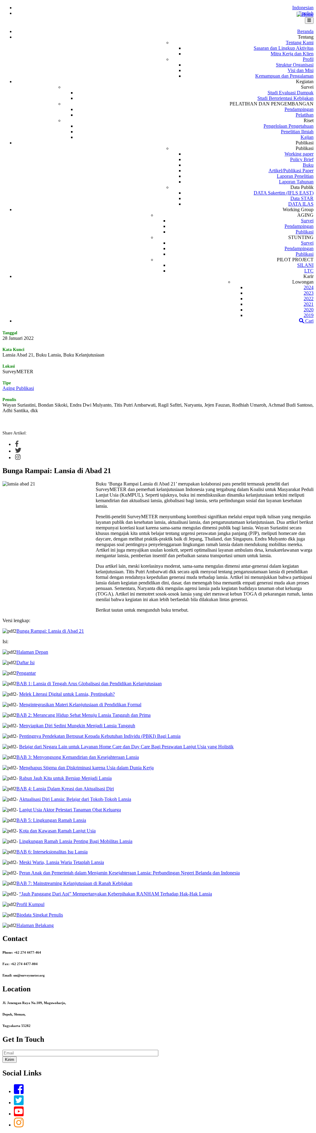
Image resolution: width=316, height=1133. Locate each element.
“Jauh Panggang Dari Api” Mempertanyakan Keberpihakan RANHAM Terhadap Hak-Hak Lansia (115, 893)
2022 (309, 298)
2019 (309, 315)
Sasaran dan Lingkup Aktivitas (284, 48)
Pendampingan (299, 109)
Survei (307, 220)
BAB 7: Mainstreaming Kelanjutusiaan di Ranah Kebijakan (74, 883)
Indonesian (303, 7)
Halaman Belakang (35, 925)
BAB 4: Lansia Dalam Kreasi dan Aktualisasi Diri (65, 788)
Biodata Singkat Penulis (39, 914)
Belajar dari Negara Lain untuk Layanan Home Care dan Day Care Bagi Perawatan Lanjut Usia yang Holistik (126, 746)
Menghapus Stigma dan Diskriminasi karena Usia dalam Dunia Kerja (86, 767)
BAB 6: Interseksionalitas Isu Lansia (52, 851)
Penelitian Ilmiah (297, 131)
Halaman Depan (32, 652)
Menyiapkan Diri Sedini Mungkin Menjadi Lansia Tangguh (77, 725)
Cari (309, 320)
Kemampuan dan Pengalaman (284, 76)
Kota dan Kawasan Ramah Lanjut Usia (57, 830)
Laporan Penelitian (295, 176)
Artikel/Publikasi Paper (291, 170)
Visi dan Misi (301, 70)
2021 (309, 304)
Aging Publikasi (18, 388)
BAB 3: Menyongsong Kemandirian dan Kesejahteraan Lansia (77, 757)
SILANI (305, 265)
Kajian (307, 137)
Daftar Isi (25, 662)
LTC (309, 270)
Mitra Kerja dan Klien (292, 53)
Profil (308, 59)
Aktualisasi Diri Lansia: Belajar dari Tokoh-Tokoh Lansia (75, 799)
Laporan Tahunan (296, 181)
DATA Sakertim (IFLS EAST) (284, 192)
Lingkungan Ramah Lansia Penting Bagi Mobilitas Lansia (75, 841)
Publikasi (305, 231)
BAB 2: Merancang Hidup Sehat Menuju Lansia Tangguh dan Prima (83, 715)
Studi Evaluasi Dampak (291, 92)
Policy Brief (302, 159)
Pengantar (26, 673)
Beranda (305, 31)
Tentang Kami (300, 42)
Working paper (299, 153)
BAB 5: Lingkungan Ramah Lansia (51, 820)
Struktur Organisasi (295, 64)
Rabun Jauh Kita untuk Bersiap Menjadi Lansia (65, 778)
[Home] (305, 14)
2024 (309, 287)
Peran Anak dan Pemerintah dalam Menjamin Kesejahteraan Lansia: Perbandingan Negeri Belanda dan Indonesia (129, 872)
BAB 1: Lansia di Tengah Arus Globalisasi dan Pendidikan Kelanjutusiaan (89, 683)
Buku (308, 165)
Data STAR (302, 198)
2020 (309, 309)
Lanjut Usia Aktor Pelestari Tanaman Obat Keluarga (70, 809)
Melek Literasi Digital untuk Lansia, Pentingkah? (67, 694)
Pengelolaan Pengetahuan (289, 126)
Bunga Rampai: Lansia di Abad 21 (50, 631)
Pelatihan (305, 115)
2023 (309, 293)
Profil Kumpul (30, 904)
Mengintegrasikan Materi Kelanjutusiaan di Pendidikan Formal (80, 704)
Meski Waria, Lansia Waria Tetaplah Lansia (61, 862)
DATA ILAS (301, 204)
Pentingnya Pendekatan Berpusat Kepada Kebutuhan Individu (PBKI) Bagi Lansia (100, 736)
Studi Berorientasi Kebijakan (285, 98)
